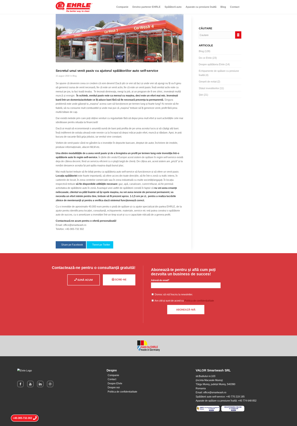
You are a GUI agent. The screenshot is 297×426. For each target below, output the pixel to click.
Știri (201, 94)
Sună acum (85, 279)
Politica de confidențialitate (199, 300)
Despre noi (114, 387)
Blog (75, 76)
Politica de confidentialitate (122, 391)
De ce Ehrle (205, 58)
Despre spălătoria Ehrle (212, 64)
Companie (113, 375)
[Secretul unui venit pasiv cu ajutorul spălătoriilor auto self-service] (119, 38)
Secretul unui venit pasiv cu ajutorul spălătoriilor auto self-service (107, 70)
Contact (112, 379)
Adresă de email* (160, 280)
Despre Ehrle (115, 383)
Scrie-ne (120, 279)
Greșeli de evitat (208, 81)
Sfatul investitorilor (209, 88)
